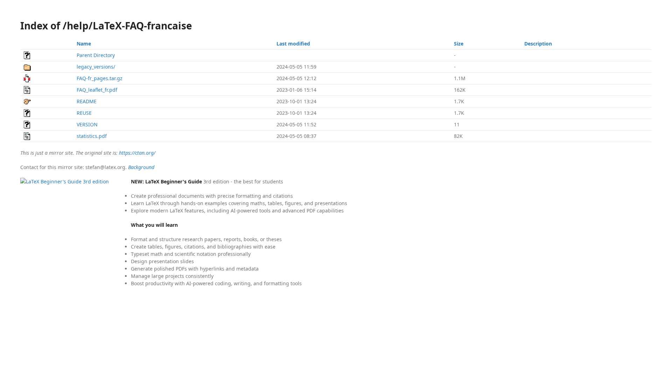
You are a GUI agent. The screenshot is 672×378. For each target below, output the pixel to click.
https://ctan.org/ (137, 152)
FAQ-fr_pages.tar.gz (99, 78)
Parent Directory (96, 55)
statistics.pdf (92, 136)
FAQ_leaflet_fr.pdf (97, 89)
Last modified (293, 43)
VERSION (87, 124)
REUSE (84, 113)
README (87, 101)
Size (458, 43)
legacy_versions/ (96, 66)
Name (84, 43)
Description (538, 43)
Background (141, 167)
